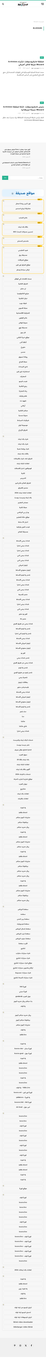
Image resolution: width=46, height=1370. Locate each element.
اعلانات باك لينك (23, 794)
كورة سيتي (23, 991)
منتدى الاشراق (23, 488)
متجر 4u (23, 619)
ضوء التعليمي (23, 250)
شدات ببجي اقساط (23, 541)
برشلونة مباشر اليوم (23, 1020)
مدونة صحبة (23, 415)
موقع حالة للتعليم (23, 517)
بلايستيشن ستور (23, 687)
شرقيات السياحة (23, 420)
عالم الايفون (23, 318)
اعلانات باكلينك (23, 799)
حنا (23, 716)
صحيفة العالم (23, 532)
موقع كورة (23, 1188)
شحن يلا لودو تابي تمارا (23, 633)
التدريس (23, 478)
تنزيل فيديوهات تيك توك (23, 1317)
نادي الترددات (23, 367)
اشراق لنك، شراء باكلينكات (23, 459)
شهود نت (23, 401)
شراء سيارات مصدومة (23, 973)
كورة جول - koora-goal (23, 1053)
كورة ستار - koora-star (23, 1049)
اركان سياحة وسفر (23, 270)
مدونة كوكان (23, 323)
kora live (23, 1121)
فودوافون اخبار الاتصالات (23, 468)
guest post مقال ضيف (23, 750)
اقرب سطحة (23, 943)
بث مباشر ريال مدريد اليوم (23, 1001)
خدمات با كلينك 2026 (23, 774)
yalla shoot (23, 812)
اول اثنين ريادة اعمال (23, 204)
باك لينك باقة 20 (23, 760)
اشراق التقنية (23, 284)
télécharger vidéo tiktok (23, 1327)
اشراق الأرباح (23, 430)
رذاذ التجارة (23, 391)
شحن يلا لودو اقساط (23, 575)
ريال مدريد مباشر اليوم (23, 1015)
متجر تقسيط (23, 594)
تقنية (42, 57)
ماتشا (23, 721)
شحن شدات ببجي (23, 658)
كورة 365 (23, 987)
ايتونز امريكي (23, 565)
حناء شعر (23, 712)
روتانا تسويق (23, 357)
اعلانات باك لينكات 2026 (23, 1270)
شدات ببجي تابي (23, 555)
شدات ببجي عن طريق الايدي (23, 624)
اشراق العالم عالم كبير (23, 483)
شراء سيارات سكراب (23, 953)
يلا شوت (23, 808)
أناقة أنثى (23, 342)
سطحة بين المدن (23, 919)
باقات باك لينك (23, 454)
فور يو (23, 653)
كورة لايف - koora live (23, 1237)
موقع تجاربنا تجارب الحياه (23, 779)
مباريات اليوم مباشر (23, 817)
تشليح (23, 948)
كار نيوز (23, 333)
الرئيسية (41, 22)
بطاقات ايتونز (23, 682)
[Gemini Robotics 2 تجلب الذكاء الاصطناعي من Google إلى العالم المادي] (38, 166)
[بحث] (3, 4)
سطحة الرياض (23, 909)
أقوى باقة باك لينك (23, 769)
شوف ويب (23, 303)
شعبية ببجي (23, 677)
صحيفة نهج (23, 328)
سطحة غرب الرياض (23, 934)
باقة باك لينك (23, 227)
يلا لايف (23, 1006)
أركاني (23, 406)
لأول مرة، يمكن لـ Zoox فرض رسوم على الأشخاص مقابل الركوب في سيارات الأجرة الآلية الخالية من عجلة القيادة (16, 152)
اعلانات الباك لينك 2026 (23, 493)
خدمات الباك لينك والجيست (23, 740)
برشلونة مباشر (23, 822)
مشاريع (23, 789)
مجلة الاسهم (23, 308)
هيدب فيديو (23, 381)
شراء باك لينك (23, 439)
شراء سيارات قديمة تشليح (23, 978)
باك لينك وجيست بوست (23, 498)
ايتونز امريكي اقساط (23, 643)
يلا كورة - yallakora (23, 1097)
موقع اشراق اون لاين (23, 265)
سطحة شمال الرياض (23, 929)
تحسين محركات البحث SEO (23, 232)
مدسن (23, 352)
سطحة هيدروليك (23, 924)
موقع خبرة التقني (23, 337)
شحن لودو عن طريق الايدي (23, 673)
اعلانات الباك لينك (23, 463)
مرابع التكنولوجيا (23, 293)
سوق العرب (23, 755)
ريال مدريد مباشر (23, 827)
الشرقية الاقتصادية (23, 313)
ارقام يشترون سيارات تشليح (23, 968)
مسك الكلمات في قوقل (23, 279)
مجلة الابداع (23, 362)
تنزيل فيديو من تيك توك (23, 1307)
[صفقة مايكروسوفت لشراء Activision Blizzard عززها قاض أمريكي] (23, 47)
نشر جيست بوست (23, 745)
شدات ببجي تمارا (23, 546)
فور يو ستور (23, 614)
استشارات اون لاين (23, 372)
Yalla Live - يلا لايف (23, 1088)
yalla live (23, 1035)
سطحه (23, 914)
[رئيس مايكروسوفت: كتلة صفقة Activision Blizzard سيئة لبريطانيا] (23, 92)
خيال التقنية (23, 298)
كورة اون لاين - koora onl (23, 1092)
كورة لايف (23, 1126)
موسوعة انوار (23, 425)
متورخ (23, 347)
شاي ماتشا (23, 726)
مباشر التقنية (23, 411)
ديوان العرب (23, 784)
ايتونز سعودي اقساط (23, 570)
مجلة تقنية (23, 507)
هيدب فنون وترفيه (23, 527)
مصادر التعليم (23, 503)
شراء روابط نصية (23, 449)
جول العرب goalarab (23, 996)
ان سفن (23, 289)
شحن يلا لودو (23, 668)
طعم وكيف (23, 396)
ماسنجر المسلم (23, 241)
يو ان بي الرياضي (23, 512)
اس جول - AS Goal (23, 1107)
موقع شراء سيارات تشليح (23, 963)
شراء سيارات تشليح (23, 958)
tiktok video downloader (23, 1322)
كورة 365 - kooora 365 (23, 1102)
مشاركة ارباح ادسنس (23, 208)
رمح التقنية (23, 386)
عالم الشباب (23, 218)
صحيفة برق (23, 255)
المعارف (23, 376)
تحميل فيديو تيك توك (23, 1312)
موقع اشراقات (23, 260)
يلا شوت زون (23, 1289)
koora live (23, 1068)
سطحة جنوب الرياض (23, 939)
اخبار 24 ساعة (23, 522)
